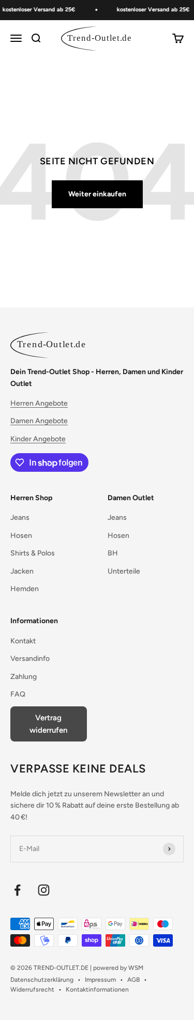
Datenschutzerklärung (41, 979)
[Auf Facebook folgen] (17, 890)
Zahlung (23, 676)
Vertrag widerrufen (48, 724)
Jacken (22, 571)
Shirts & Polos (32, 553)
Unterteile (124, 571)
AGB (133, 979)
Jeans (19, 517)
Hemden (24, 588)
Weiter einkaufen (97, 194)
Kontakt (23, 641)
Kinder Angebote (38, 439)
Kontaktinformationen (97, 989)
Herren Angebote (39, 403)
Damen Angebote (39, 420)
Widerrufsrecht (32, 989)
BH (113, 553)
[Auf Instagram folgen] (44, 890)
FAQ (17, 694)
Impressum (100, 979)
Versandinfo (30, 658)
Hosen (21, 535)
